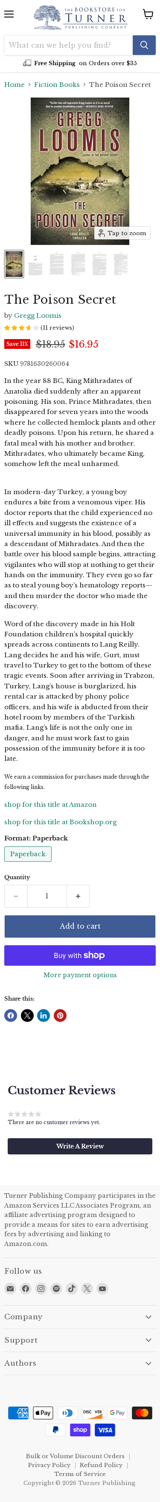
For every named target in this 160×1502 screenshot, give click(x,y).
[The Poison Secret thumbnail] (14, 264)
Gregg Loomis (37, 315)
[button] (80, 1146)
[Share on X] (27, 1015)
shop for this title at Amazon (50, 804)
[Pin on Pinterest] (60, 1015)
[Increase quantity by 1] (78, 896)
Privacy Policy (49, 1465)
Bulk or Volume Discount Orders (75, 1456)
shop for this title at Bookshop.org (60, 822)
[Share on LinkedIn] (43, 1015)
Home (14, 84)
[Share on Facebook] (10, 1015)
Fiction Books (57, 84)
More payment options (80, 975)
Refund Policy (101, 1465)
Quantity (17, 877)
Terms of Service (80, 1474)
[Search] (144, 45)
